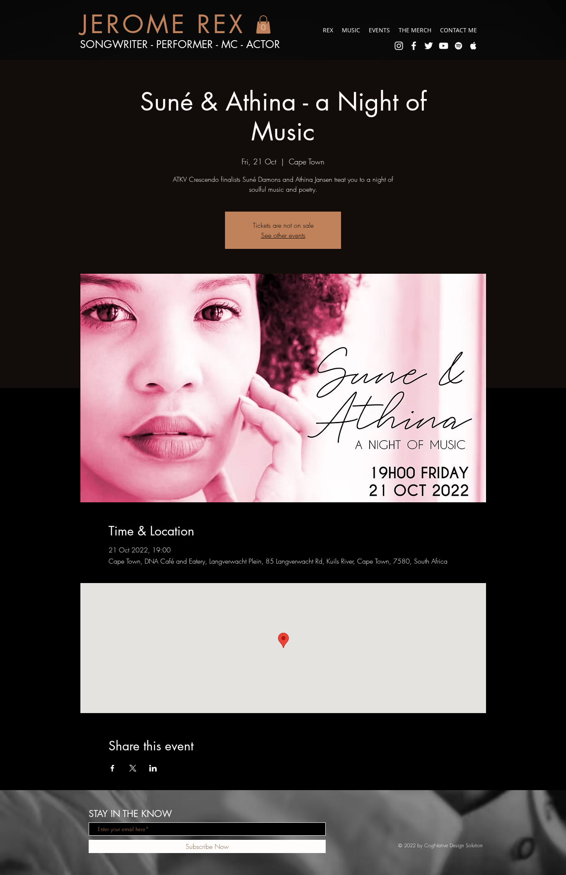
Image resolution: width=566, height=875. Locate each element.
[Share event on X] (133, 768)
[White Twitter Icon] (428, 45)
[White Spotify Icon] (458, 45)
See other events (283, 235)
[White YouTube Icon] (443, 45)
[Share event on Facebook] (112, 768)
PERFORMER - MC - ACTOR (218, 44)
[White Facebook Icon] (413, 45)
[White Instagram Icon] (398, 45)
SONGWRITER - (118, 44)
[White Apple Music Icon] (473, 45)
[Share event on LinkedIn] (153, 768)
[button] (263, 24)
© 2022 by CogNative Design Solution (440, 845)
